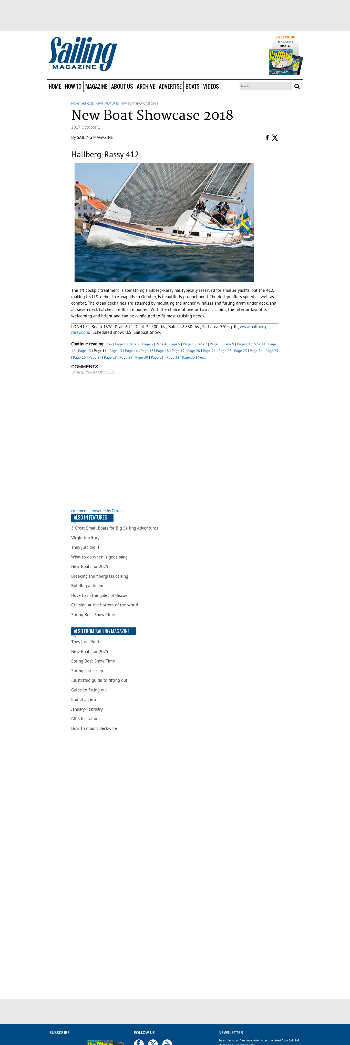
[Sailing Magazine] (82, 54)
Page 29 (126, 357)
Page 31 (157, 357)
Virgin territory (85, 538)
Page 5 (174, 344)
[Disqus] (134, 442)
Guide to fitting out (89, 690)
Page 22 (225, 350)
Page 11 (259, 344)
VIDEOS (211, 86)
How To (73, 86)
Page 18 (162, 350)
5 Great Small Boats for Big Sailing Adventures (114, 528)
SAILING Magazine (95, 137)
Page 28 (110, 357)
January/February (87, 709)
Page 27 (95, 357)
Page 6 (188, 344)
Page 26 (79, 357)
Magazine (96, 86)
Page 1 (120, 344)
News (99, 103)
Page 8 (215, 344)
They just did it (85, 547)
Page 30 (141, 357)
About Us (122, 86)
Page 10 (243, 344)
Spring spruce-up (87, 671)
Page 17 (147, 350)
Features (112, 103)
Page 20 (193, 350)
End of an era (83, 699)
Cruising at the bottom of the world (104, 605)
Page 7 (202, 344)
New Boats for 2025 (89, 566)
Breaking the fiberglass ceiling (99, 576)
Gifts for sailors (85, 718)
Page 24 (256, 350)
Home (55, 86)
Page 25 (271, 350)
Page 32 (173, 357)
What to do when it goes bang (99, 557)
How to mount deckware (94, 728)
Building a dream (87, 585)
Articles (87, 103)
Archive (146, 86)
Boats (192, 86)
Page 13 (84, 350)
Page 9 (228, 344)
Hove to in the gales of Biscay (99, 595)
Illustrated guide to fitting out (99, 680)
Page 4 (161, 344)
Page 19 (178, 350)
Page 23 (240, 350)
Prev (109, 344)
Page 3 (147, 344)
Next (201, 357)
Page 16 (131, 350)
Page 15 (115, 350)
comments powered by (97, 510)
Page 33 (188, 357)
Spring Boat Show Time (93, 614)
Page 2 (134, 344)
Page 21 (209, 350)
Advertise (170, 86)
